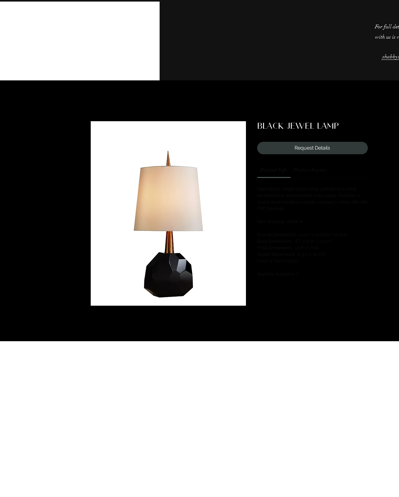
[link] (273, 170)
